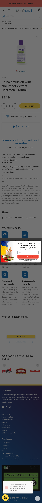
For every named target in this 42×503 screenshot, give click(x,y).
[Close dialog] (39, 242)
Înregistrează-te (28, 257)
